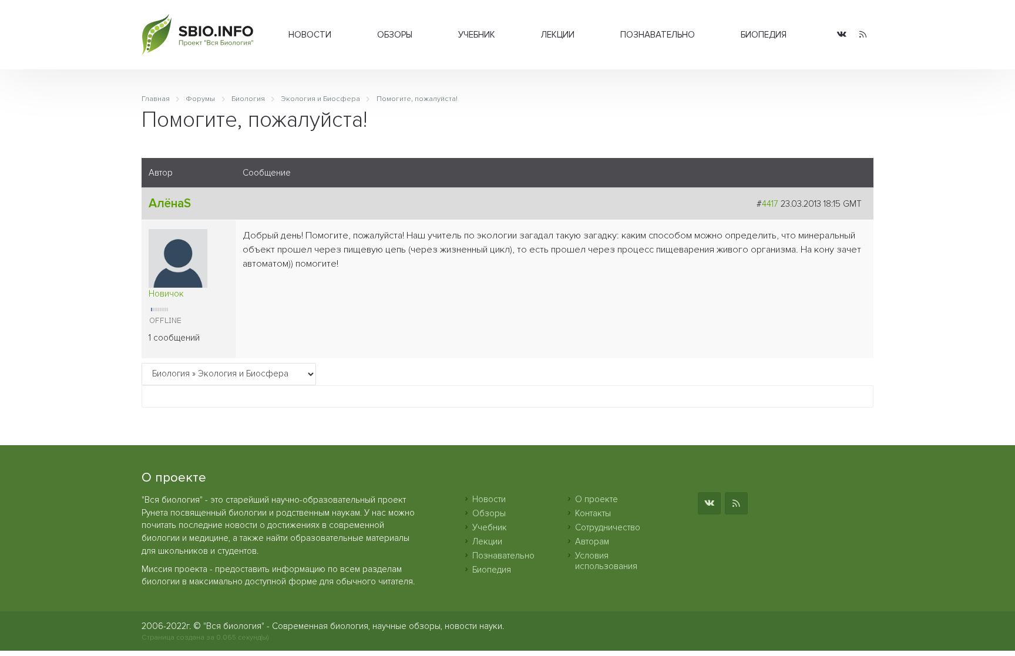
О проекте (596, 499)
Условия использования (606, 560)
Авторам (592, 541)
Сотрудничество (607, 527)
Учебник (476, 34)
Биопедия (764, 34)
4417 (770, 204)
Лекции (557, 34)
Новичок (166, 293)
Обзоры (394, 34)
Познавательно (657, 34)
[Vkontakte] (841, 35)
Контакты (593, 513)
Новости (309, 34)
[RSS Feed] (863, 35)
